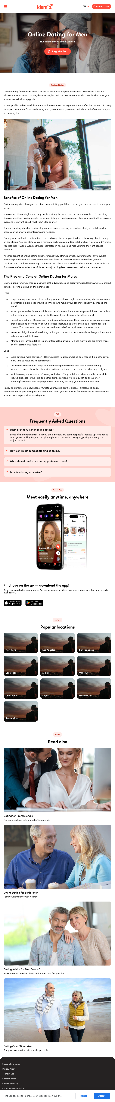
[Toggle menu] (5, 6)
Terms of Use (8, 1074)
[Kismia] (45, 6)
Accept (101, 1095)
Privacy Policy (8, 1069)
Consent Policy (9, 1078)
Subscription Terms (11, 1064)
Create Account (101, 6)
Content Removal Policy (13, 1088)
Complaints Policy (10, 1083)
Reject (83, 1095)
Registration (59, 51)
